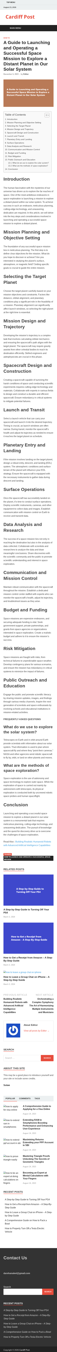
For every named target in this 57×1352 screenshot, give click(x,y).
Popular (10, 1098)
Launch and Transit (15, 136)
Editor (26, 74)
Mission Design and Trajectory (20, 129)
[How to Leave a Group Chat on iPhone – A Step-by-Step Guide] (22, 972)
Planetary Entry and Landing (19, 139)
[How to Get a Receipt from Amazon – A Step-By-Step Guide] (28, 954)
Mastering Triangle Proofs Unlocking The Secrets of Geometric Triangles (36, 1159)
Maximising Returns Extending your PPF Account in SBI (38, 1142)
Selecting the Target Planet (19, 126)
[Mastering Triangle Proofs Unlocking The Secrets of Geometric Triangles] (12, 1156)
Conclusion (13, 169)
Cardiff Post (20, 16)
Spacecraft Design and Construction (23, 133)
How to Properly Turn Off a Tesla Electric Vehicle (27, 1337)
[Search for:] (28, 1058)
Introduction (12, 119)
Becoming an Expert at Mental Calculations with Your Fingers (35, 1176)
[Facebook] (45, 7)
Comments (24, 1098)
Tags (37, 1098)
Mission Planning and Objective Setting (24, 122)
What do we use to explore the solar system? (30, 163)
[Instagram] (52, 7)
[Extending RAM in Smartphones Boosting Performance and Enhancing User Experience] (12, 1120)
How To (6, 38)
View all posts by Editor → (36, 1031)
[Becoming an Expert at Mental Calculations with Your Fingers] (12, 1173)
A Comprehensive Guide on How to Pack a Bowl (27, 1332)
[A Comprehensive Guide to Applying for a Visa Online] (12, 1106)
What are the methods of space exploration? (30, 166)
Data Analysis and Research (19, 146)
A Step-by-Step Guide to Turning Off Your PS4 (27, 1199)
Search (7, 1287)
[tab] (10, 1098)
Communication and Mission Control (24, 149)
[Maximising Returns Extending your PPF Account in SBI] (12, 1140)
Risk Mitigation (14, 156)
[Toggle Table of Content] (45, 115)
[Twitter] (49, 7)
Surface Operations (15, 143)
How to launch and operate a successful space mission (27, 858)
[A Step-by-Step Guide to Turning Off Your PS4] (28, 906)
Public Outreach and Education (21, 160)
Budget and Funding (17, 153)
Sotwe (6, 1085)
